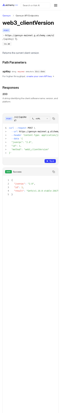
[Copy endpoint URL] (16, 39)
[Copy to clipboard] (53, 118)
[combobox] (28, 35)
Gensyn (7, 15)
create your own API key (39, 76)
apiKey (6, 71)
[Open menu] (55, 5)
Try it (51, 161)
